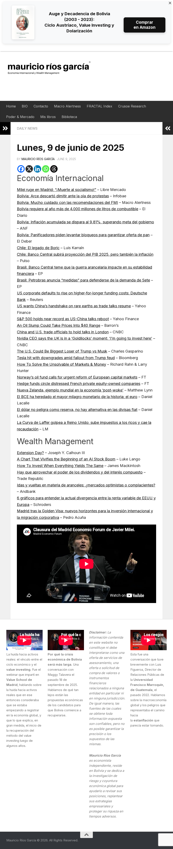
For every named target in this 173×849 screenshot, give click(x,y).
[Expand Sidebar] (5, 128)
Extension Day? (30, 453)
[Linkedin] (37, 169)
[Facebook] (21, 169)
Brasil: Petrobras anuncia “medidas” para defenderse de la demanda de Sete (83, 280)
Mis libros (48, 117)
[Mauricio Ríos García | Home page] (53, 68)
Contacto (41, 106)
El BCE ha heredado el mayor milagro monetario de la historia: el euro (77, 396)
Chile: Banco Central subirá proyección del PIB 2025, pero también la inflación (85, 254)
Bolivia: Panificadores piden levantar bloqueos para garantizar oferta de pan (83, 235)
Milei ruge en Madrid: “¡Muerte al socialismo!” (56, 189)
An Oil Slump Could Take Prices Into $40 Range (58, 325)
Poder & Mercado (20, 117)
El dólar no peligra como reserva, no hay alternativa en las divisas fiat (77, 409)
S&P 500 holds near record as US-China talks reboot (63, 319)
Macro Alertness (67, 106)
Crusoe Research (132, 106)
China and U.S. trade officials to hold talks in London (63, 332)
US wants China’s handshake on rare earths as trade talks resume (74, 306)
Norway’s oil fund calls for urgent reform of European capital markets (77, 377)
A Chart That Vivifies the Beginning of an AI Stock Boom (66, 459)
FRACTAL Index (99, 106)
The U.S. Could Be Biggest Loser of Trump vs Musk (62, 351)
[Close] (170, 3)
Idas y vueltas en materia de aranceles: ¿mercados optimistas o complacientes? (86, 485)
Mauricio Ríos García (38, 159)
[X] (29, 169)
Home (11, 106)
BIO (25, 106)
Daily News (27, 128)
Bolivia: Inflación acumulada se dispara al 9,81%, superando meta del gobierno (85, 222)
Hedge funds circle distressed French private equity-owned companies (78, 383)
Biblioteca (69, 117)
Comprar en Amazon (144, 25)
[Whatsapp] (45, 169)
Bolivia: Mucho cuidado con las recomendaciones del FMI (67, 202)
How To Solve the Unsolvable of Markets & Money (61, 364)
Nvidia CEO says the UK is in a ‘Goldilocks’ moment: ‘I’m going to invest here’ (84, 338)
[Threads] (54, 169)
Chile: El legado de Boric (38, 248)
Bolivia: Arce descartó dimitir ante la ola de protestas (63, 196)
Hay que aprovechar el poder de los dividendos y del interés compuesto (80, 472)
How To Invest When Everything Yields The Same (60, 465)
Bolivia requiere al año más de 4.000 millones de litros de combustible (77, 209)
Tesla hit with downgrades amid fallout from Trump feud (66, 358)
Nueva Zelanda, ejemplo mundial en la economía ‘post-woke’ (70, 390)
